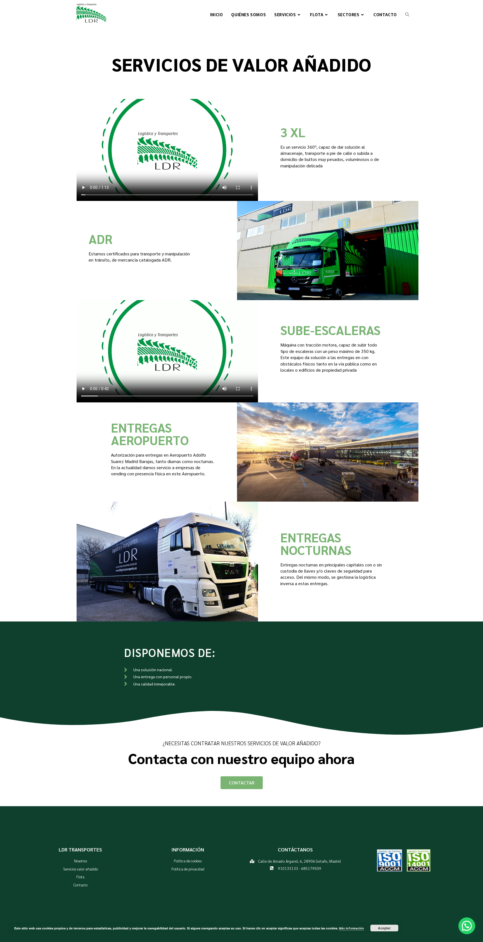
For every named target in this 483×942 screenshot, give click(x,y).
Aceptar (384, 928)
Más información (351, 928)
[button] (466, 925)
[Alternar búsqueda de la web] (407, 15)
